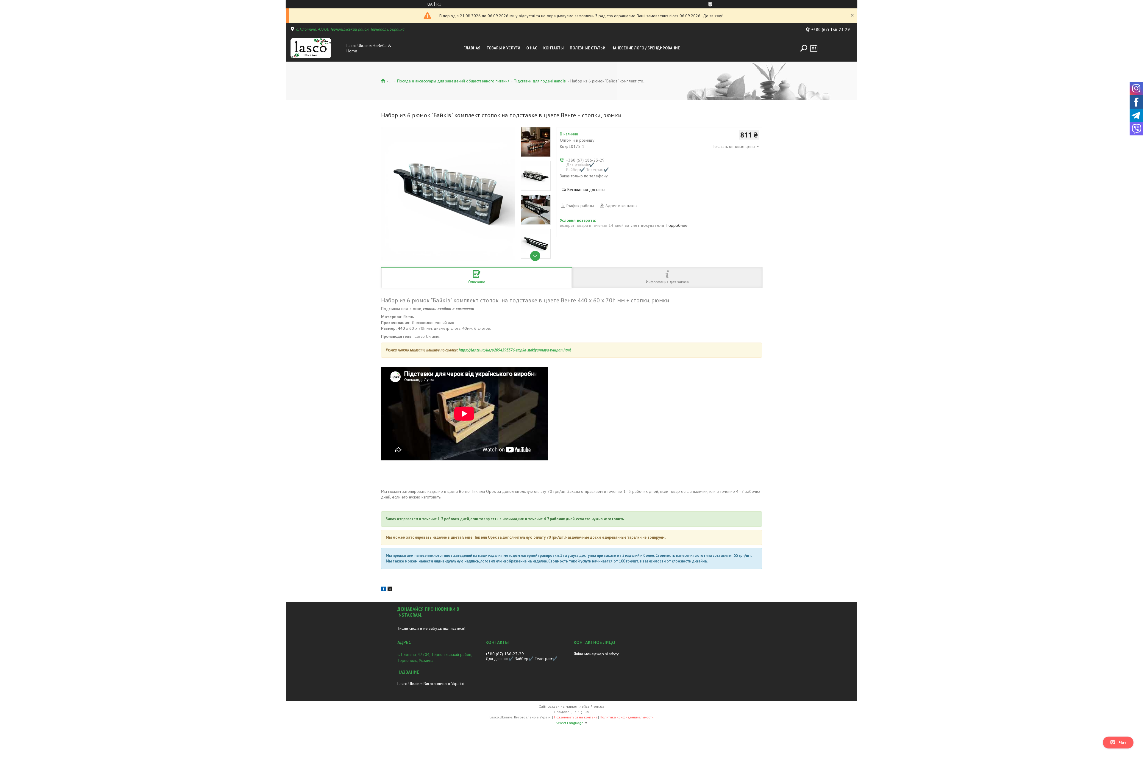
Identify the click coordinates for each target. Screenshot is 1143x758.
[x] (390, 590)
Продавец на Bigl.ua (571, 711)
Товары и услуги (503, 48)
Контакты (553, 48)
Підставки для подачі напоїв (540, 81)
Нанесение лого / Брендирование (645, 48)
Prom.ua (597, 706)
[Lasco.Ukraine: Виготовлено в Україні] (316, 48)
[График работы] (813, 48)
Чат (1122, 742)
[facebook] (383, 590)
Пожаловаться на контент (575, 717)
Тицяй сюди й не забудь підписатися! (431, 628)
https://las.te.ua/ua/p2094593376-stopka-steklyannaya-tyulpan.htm (514, 350)
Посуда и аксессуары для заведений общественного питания (453, 81)
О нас (531, 48)
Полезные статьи (587, 48)
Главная (471, 48)
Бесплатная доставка (586, 189)
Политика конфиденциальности (627, 717)
